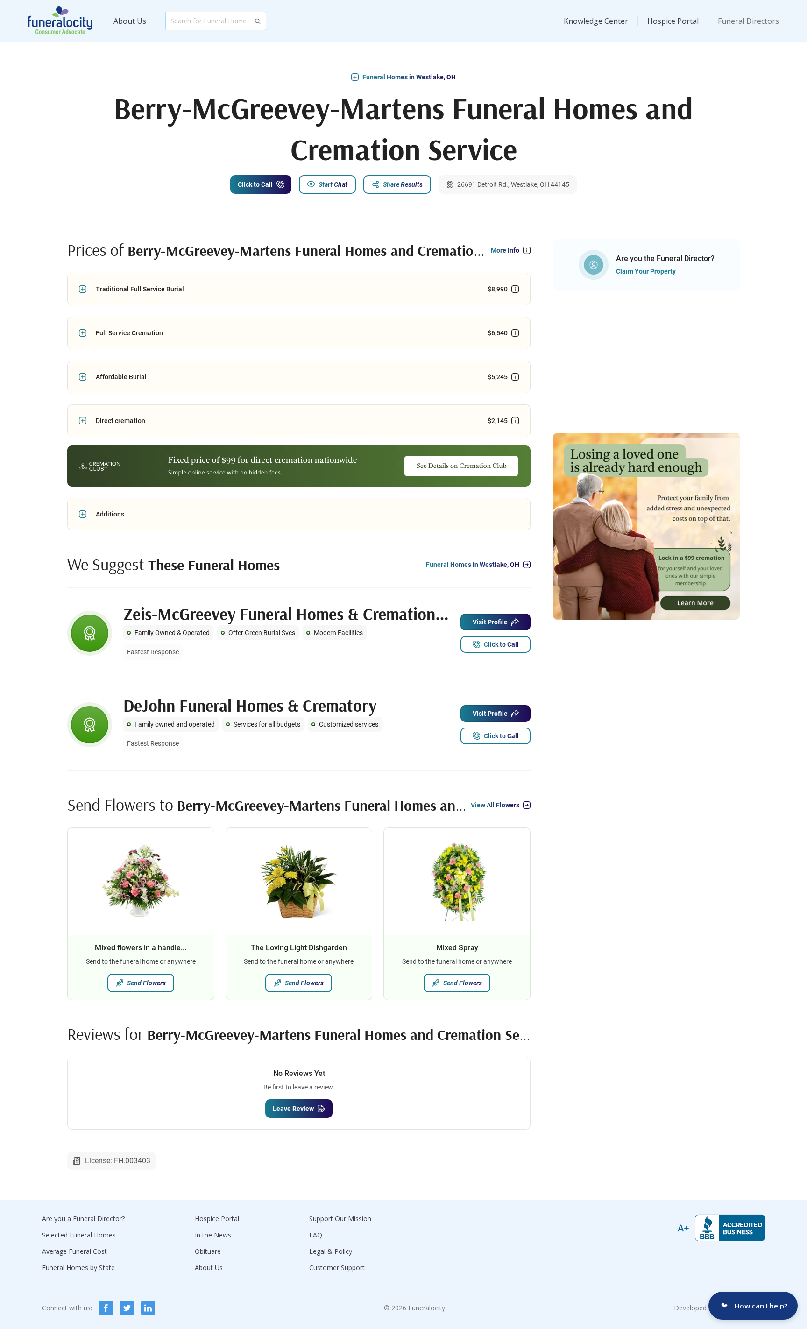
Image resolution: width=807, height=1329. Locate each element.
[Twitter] (127, 1308)
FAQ (315, 1234)
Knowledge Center (596, 21)
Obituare (208, 1251)
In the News (213, 1234)
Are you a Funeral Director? (83, 1218)
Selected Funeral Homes (79, 1234)
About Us (129, 21)
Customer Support (337, 1267)
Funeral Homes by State (78, 1267)
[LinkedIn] (148, 1308)
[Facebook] (106, 1308)
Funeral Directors (748, 21)
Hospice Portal (673, 21)
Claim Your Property (646, 271)
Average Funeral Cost (74, 1251)
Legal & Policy (330, 1251)
